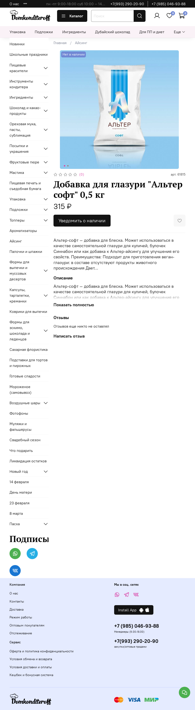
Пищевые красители (19, 68)
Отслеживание (21, 633)
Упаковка (17, 31)
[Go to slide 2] (68, 166)
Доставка (17, 609)
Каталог (76, 16)
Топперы (17, 220)
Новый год (19, 471)
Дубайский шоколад (112, 31)
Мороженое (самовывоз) (20, 389)
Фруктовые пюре (24, 162)
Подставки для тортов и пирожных (29, 362)
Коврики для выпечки (28, 311)
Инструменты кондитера (21, 84)
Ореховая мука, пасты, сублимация (23, 129)
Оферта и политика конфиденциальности (41, 651)
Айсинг (81, 42)
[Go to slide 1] (64, 166)
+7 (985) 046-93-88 (168, 3)
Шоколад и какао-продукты (25, 110)
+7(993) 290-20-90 (127, 3)
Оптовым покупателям (27, 625)
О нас (14, 3)
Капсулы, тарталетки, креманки (20, 295)
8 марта (16, 513)
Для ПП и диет (151, 31)
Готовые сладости (25, 376)
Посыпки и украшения (19, 148)
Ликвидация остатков (28, 461)
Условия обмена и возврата (31, 659)
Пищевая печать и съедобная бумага (25, 186)
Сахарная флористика (29, 349)
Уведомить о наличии (82, 220)
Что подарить (21, 450)
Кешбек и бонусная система (31, 675)
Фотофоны (19, 413)
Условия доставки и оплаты (31, 667)
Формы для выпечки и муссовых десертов (19, 270)
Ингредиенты (74, 31)
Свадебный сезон (25, 439)
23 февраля (19, 503)
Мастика (17, 172)
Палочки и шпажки (26, 251)
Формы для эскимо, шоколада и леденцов (20, 330)
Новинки (17, 44)
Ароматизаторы (23, 230)
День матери (21, 492)
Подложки (44, 31)
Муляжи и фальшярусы (20, 426)
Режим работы (21, 617)
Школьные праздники (29, 54)
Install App (128, 610)
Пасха (15, 523)
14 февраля (19, 481)
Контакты (17, 601)
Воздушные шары (25, 402)
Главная (60, 42)
